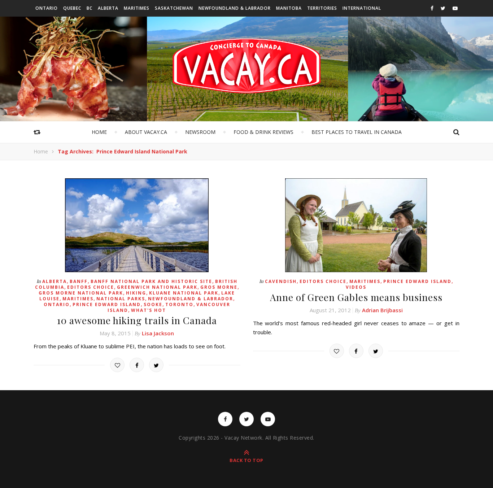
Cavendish (281, 281)
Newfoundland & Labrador (234, 8)
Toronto (179, 304)
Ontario (46, 8)
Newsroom (200, 131)
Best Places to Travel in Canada (356, 131)
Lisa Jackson (158, 333)
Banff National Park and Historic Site (151, 281)
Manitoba (289, 8)
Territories (322, 8)
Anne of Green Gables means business (356, 297)
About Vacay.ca (146, 131)
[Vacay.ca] (246, 65)
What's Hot (148, 310)
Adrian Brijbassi (382, 310)
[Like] (117, 365)
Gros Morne (218, 287)
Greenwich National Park (157, 287)
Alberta (108, 8)
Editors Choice (90, 287)
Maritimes (136, 8)
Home (99, 131)
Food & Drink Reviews (263, 131)
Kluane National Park (183, 293)
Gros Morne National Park (81, 293)
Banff (79, 281)
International (362, 8)
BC (89, 8)
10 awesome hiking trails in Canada (137, 320)
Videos (356, 287)
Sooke (153, 304)
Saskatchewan (174, 8)
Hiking (136, 293)
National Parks (120, 299)
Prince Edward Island (107, 304)
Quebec (72, 8)
